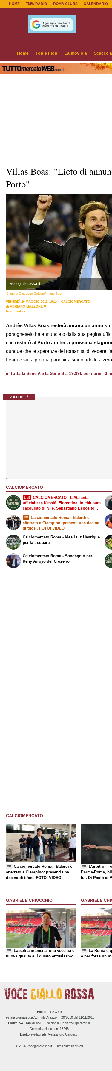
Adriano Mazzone (26, 306)
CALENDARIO (96, 4)
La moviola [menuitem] (76, 53)
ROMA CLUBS (65, 4)
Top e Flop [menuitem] (46, 53)
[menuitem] (7, 53)
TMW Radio (36, 4)
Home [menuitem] (23, 53)
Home (14, 4)
